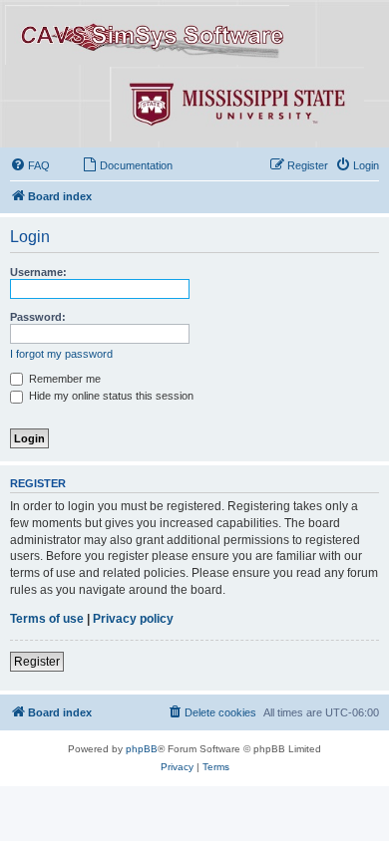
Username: (38, 272)
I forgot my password (61, 354)
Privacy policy (133, 619)
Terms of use (47, 619)
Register (37, 662)
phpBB (142, 748)
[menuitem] (30, 165)
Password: (38, 317)
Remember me (63, 379)
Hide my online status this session (110, 396)
